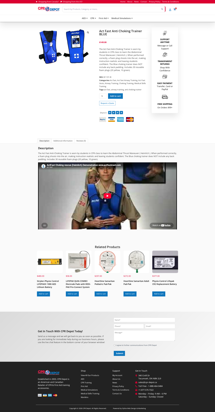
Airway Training (111, 83)
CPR (92, 18)
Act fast (113, 80)
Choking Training (126, 83)
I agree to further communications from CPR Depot (136, 345)
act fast (107, 89)
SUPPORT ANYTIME (164, 40)
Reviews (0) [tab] (81, 141)
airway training (117, 89)
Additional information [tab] (63, 141)
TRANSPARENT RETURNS (165, 62)
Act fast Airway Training (127, 80)
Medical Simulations (121, 18)
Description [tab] (44, 141)
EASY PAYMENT (164, 83)
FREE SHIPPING (164, 104)
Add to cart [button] (43, 294)
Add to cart (115, 96)
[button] (88, 33)
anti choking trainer (133, 89)
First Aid (103, 18)
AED (84, 18)
